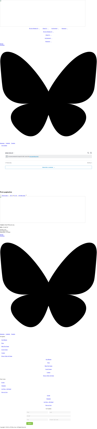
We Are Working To (33, 28)
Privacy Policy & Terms (6, 356)
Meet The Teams (5, 346)
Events (2, 382)
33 (14, 195)
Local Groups (4, 349)
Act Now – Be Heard (6, 389)
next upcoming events (33, 156)
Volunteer (3, 385)
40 (19, 195)
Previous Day (8, 162)
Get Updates (4, 145)
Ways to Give (4, 392)
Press (2, 343)
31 (12, 195)
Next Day (89, 162)
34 (16, 195)
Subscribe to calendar (47, 167)
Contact (3, 353)
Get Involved (54, 28)
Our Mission (4, 340)
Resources (64, 28)
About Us (45, 28)
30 (10, 195)
